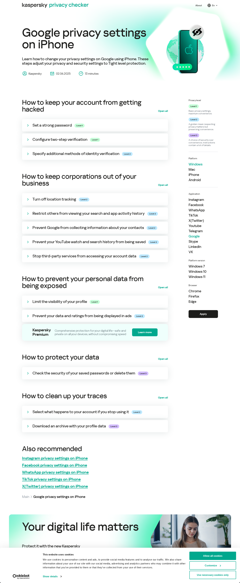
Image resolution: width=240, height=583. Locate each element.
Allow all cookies (212, 555)
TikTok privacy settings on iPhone (51, 479)
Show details (50, 576)
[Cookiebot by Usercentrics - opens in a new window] (21, 576)
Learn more (145, 332)
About (198, 5)
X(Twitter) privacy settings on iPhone (55, 486)
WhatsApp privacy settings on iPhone (55, 472)
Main (25, 497)
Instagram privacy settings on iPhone (55, 458)
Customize (211, 565)
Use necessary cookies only (213, 575)
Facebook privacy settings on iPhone (54, 465)
